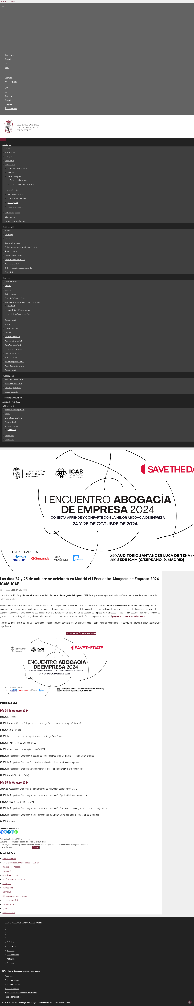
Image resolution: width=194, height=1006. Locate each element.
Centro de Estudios (11, 282)
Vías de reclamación (11, 392)
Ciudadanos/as (8, 376)
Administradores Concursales (14, 366)
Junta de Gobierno (10, 152)
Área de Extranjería (11, 251)
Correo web (9, 55)
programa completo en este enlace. (128, 616)
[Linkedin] (9, 832)
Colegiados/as (8, 227)
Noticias (7, 414)
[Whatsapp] (16, 832)
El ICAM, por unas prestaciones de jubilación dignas (21, 247)
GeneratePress (64, 1002)
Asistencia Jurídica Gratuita (13, 384)
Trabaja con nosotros (13, 997)
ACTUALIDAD (8, 406)
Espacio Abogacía (11, 320)
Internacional (7, 887)
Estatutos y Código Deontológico (18, 168)
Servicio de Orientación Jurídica (14, 379)
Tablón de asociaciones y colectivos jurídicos (19, 268)
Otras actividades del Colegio (14, 418)
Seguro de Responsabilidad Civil (15, 260)
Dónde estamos (10, 217)
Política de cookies (12, 984)
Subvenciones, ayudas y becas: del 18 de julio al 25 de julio (23, 842)
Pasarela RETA (8, 904)
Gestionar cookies (12, 988)
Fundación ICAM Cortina (12, 397)
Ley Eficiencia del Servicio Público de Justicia (20, 862)
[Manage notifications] (190, 1002)
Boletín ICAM (12, 430)
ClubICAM (8, 333)
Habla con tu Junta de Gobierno (15, 221)
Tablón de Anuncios (11, 357)
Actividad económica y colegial (17, 198)
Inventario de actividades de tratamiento (21, 992)
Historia (7, 148)
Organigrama (9, 156)
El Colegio (6, 144)
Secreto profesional (10, 875)
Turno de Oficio (9, 230)
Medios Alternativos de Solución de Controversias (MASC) (23, 302)
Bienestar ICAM (8, 912)
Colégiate (8, 77)
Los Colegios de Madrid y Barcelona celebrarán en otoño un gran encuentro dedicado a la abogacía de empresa (44, 844)
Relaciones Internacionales (13, 255)
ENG (7, 67)
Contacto (8, 59)
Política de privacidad (13, 980)
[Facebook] (2, 832)
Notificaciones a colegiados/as (14, 410)
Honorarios (8, 239)
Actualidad (11, 959)
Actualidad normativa (12, 426)
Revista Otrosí (9, 440)
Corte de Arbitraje (10, 294)
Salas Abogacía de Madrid (13, 345)
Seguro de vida (9, 272)
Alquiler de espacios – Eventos (14, 362)
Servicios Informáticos (12, 353)
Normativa (6, 892)
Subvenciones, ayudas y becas (14, 896)
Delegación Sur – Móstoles (13, 349)
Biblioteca (8, 286)
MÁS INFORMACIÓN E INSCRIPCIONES (81, 633)
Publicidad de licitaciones (15, 207)
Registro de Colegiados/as (18, 180)
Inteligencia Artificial (10, 900)
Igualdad (7, 324)
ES (6, 63)
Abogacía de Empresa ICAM (13, 341)
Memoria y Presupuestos (15, 194)
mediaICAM (11, 306)
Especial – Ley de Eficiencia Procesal (19, 310)
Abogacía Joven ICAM (12, 264)
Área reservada (11, 82)
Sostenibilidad (9, 161)
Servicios (6, 278)
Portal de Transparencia (12, 213)
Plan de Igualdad (13, 203)
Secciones (8, 290)
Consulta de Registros (14, 177)
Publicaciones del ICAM (12, 337)
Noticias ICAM (15, 839)
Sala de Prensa (9, 436)
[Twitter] (5, 832)
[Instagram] (12, 832)
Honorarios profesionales (13, 388)
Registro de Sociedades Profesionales (22, 184)
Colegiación (11, 172)
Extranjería (6, 883)
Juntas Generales (13, 190)
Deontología (9, 235)
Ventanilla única (10, 165)
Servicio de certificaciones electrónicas (19, 314)
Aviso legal (9, 976)
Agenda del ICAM (10, 422)
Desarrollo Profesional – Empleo (15, 298)
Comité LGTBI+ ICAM (11, 328)
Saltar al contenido (7, 1)
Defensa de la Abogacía (12, 243)
